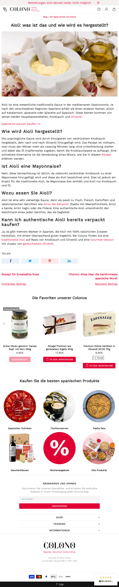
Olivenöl (76, 116)
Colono (12, 9)
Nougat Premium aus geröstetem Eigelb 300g (59, 348)
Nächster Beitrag (106, 283)
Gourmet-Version (102, 239)
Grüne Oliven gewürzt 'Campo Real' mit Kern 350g (20, 348)
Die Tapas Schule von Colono (63, 17)
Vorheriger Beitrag (14, 283)
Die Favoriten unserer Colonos (59, 298)
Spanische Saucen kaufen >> (21, 123)
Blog (45, 17)
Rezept (106, 154)
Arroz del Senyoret (56, 204)
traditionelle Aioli (13, 239)
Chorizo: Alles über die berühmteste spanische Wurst (93, 276)
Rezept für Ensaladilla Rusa (20, 274)
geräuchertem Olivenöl (38, 243)
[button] (105, 579)
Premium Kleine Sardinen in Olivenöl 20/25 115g (99, 348)
